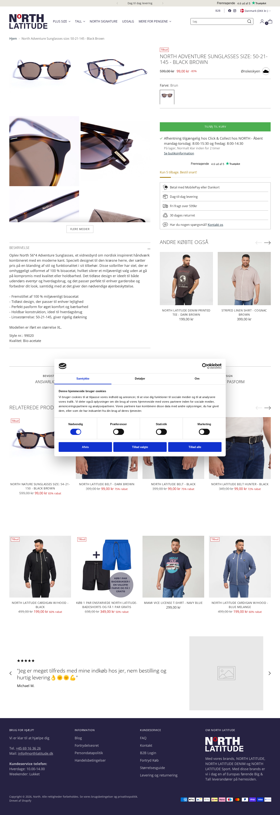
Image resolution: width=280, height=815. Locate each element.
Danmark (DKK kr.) (256, 11)
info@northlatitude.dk (35, 753)
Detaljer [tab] (140, 378)
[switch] (118, 432)
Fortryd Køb (149, 760)
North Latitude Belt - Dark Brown (106, 484)
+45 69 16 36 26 (28, 748)
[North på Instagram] (234, 10)
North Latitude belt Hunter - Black (239, 484)
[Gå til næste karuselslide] (269, 673)
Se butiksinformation (179, 153)
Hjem (13, 38)
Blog (78, 738)
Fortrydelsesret (87, 745)
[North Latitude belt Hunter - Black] (240, 448)
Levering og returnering (159, 775)
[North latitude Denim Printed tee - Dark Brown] (186, 278)
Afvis (85, 447)
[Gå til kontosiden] (260, 21)
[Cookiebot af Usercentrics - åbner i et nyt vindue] (205, 366)
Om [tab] (197, 378)
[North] (28, 21)
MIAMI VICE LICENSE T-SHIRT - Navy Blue (173, 603)
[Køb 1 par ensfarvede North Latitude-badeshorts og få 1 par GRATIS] (107, 567)
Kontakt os (215, 225)
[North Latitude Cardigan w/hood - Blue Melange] (240, 567)
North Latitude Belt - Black (173, 484)
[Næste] (162, 3)
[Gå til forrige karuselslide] (10, 673)
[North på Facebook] (229, 10)
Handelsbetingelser (90, 760)
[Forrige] (117, 3)
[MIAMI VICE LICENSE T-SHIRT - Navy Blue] (173, 567)
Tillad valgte (140, 447)
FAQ (143, 738)
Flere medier (80, 229)
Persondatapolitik (89, 753)
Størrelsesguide (152, 767)
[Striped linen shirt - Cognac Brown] (244, 278)
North (37, 796)
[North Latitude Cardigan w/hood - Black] (40, 567)
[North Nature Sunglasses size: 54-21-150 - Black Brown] (40, 448)
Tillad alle (195, 447)
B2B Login (148, 753)
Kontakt (146, 745)
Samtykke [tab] (83, 378)
